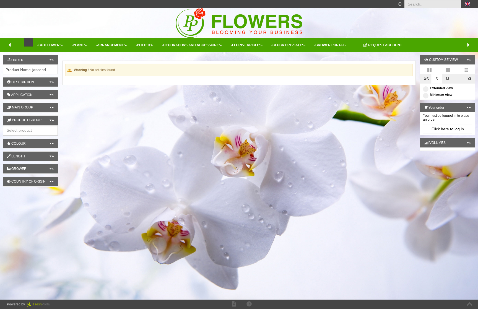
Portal (43, 304)
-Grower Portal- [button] (330, 45)
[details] (447, 69)
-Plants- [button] (79, 45)
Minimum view (441, 95)
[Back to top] (469, 304)
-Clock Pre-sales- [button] (288, 45)
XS (426, 79)
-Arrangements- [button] (111, 45)
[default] (429, 69)
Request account (384, 45)
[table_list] (466, 69)
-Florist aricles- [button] (247, 45)
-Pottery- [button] (144, 45)
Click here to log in (448, 129)
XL (469, 79)
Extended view (441, 88)
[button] (467, 4)
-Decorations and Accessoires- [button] (192, 45)
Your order (436, 108)
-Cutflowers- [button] (50, 45)
